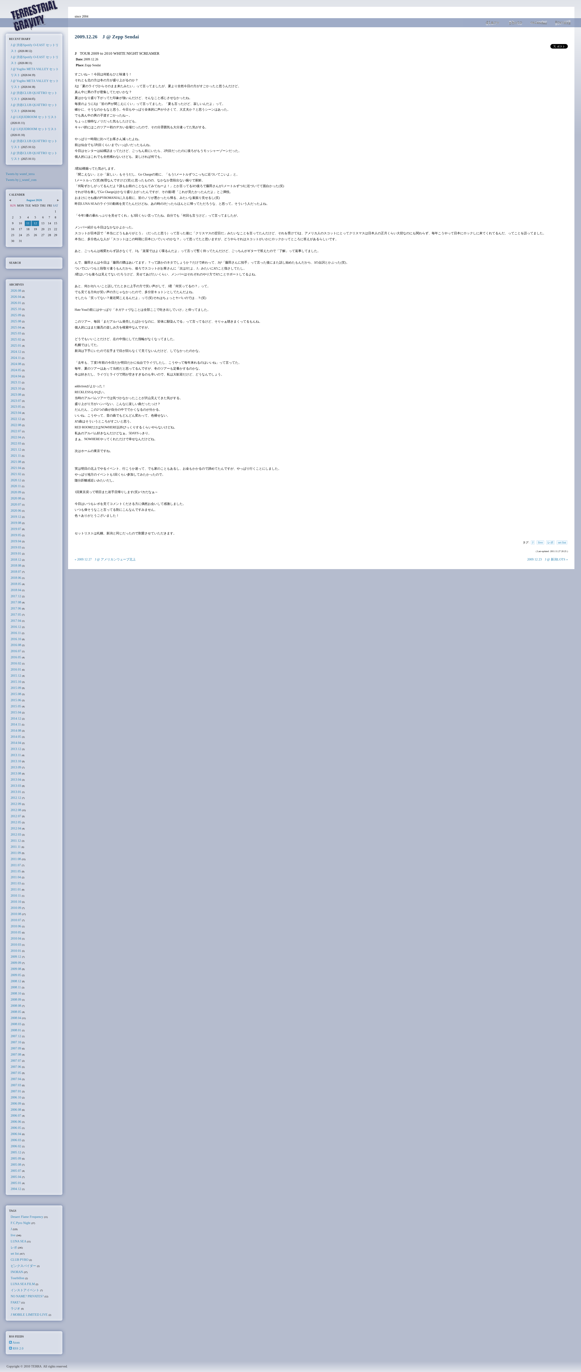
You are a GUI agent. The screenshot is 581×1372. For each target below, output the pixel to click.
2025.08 (16, 321)
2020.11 (16, 486)
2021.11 (16, 455)
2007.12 (16, 1036)
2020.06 (16, 510)
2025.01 (16, 345)
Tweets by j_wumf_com (21, 180)
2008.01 (16, 1030)
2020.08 (16, 498)
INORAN (17, 1272)
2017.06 (16, 608)
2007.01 (16, 1091)
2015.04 (16, 712)
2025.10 (16, 309)
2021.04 (16, 468)
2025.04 (16, 327)
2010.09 (16, 908)
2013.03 (16, 785)
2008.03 (16, 1024)
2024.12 (16, 351)
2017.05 (16, 614)
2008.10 (16, 993)
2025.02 (16, 339)
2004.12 (16, 1189)
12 (35, 223)
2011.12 (16, 840)
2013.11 (16, 755)
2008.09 (16, 999)
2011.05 (16, 871)
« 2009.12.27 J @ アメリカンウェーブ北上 (105, 559)
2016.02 (16, 663)
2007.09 (16, 1048)
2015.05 (16, 706)
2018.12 (16, 559)
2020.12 (16, 480)
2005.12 (16, 1152)
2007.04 (16, 1079)
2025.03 (16, 333)
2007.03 (16, 1085)
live (540, 542)
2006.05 (16, 1128)
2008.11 (16, 987)
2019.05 (16, 535)
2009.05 (16, 975)
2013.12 (16, 749)
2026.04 (16, 297)
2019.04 (16, 541)
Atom (16, 1342)
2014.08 (16, 730)
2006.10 (16, 1097)
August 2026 (34, 200)
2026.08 (16, 290)
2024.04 (16, 376)
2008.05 (16, 1012)
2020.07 (16, 504)
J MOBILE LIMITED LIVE (29, 1314)
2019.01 (16, 553)
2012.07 (16, 816)
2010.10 (16, 901)
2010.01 (16, 951)
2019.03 (16, 547)
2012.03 (16, 834)
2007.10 (16, 1042)
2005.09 (16, 1158)
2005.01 (16, 1183)
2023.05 (16, 406)
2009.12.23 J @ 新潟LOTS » (547, 559)
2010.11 (16, 895)
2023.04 (16, 413)
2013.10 (16, 761)
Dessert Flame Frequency (27, 1217)
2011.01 (16, 889)
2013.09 (16, 767)
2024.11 (16, 358)
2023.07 (16, 400)
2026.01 (16, 303)
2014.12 (16, 718)
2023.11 (16, 382)
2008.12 (16, 981)
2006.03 (16, 1140)
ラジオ (15, 1308)
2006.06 (16, 1121)
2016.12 (16, 627)
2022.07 (16, 431)
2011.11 (16, 847)
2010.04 (16, 938)
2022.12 (16, 419)
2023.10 (16, 388)
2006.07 (16, 1115)
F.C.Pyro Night (20, 1223)
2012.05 (16, 822)
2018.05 (16, 584)
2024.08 (16, 364)
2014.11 (16, 724)
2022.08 (16, 425)
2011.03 (16, 883)
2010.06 (16, 926)
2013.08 (16, 773)
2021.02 (16, 474)
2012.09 (16, 804)
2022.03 (16, 443)
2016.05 (16, 657)
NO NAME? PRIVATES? (27, 1296)
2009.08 (16, 969)
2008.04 (16, 1018)
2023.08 (16, 394)
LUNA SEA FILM (23, 1284)
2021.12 (16, 449)
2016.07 (16, 651)
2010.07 (16, 920)
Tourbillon (17, 1278)
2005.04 (16, 1177)
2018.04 (16, 590)
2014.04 (16, 743)
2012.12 (16, 798)
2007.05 (16, 1073)
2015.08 (16, 694)
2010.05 (16, 932)
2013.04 (16, 779)
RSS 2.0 (18, 1348)
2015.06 (16, 700)
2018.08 (16, 565)
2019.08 (16, 523)
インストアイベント (25, 1290)
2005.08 (16, 1164)
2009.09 (16, 963)
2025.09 (16, 315)
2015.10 (16, 682)
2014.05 (16, 736)
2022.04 (16, 437)
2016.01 (16, 669)
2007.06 (16, 1066)
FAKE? (15, 1302)
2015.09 (16, 688)
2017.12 (16, 596)
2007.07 (16, 1060)
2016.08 (16, 645)
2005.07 (16, 1170)
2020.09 (16, 492)
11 (28, 223)
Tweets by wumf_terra (20, 174)
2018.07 (16, 571)
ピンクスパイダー (23, 1266)
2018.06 (16, 578)
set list (562, 542)
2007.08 (16, 1054)
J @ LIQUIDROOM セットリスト (34, 117)
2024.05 (16, 370)
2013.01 (16, 792)
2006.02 (16, 1146)
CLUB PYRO (19, 1259)
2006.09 (16, 1103)
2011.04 (16, 877)
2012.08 (16, 810)
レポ (550, 542)
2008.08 (16, 1005)
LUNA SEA (18, 1241)
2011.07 (16, 865)
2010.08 (16, 914)
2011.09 (16, 853)
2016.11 (16, 633)
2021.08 (16, 462)
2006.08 (16, 1109)
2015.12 (16, 675)
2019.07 (16, 529)
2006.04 (16, 1134)
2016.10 (16, 639)
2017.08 (16, 602)
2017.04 (16, 620)
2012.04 (16, 828)
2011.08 (16, 859)
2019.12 (16, 516)
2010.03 (16, 944)
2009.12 (16, 956)
